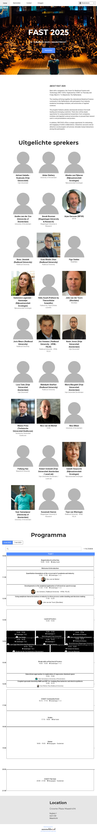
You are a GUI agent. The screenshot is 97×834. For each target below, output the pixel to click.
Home (5, 3)
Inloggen (40, 3)
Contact (29, 3)
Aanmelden (16, 3)
